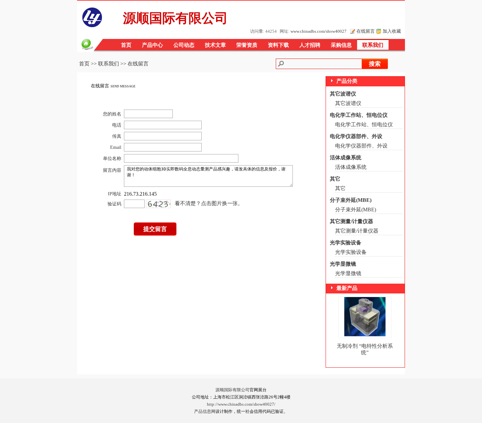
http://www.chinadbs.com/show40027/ (241, 404)
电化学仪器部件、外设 (356, 136)
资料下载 (278, 45)
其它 (335, 179)
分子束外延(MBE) (351, 200)
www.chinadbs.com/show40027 (319, 31)
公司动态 (183, 45)
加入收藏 (392, 31)
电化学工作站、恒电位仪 (359, 115)
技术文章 (215, 45)
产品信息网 (204, 411)
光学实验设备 (345, 242)
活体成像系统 (345, 157)
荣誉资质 (246, 45)
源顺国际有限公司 (232, 390)
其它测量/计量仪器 (351, 221)
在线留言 (365, 31)
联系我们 (372, 45)
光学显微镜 (343, 264)
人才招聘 (309, 45)
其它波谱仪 (343, 94)
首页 (126, 45)
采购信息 (341, 45)
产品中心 (152, 45)
